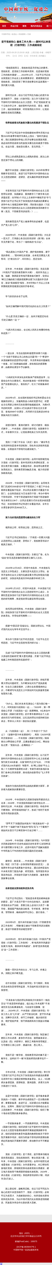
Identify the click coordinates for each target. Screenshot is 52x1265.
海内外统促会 (36, 26)
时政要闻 (22, 34)
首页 (4, 26)
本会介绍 (14, 26)
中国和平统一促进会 (9, 34)
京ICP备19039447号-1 (26, 1247)
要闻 (24, 26)
